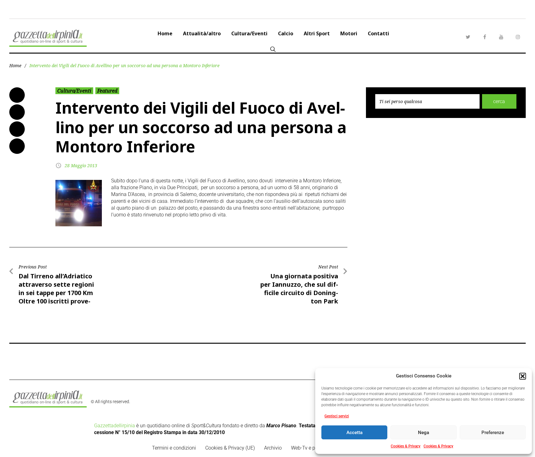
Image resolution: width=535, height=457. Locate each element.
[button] (523, 376)
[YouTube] (501, 37)
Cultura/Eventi (249, 33)
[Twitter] (468, 37)
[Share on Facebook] (17, 95)
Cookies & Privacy (405, 446)
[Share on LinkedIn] (17, 129)
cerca (499, 101)
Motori (348, 33)
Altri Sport (317, 33)
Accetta (354, 432)
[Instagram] (518, 37)
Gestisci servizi (336, 416)
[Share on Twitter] (17, 112)
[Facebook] (484, 37)
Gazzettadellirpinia (114, 426)
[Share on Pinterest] (17, 146)
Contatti (378, 33)
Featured (107, 90)
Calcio (285, 33)
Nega (423, 432)
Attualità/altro (202, 33)
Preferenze (492, 432)
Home (165, 33)
